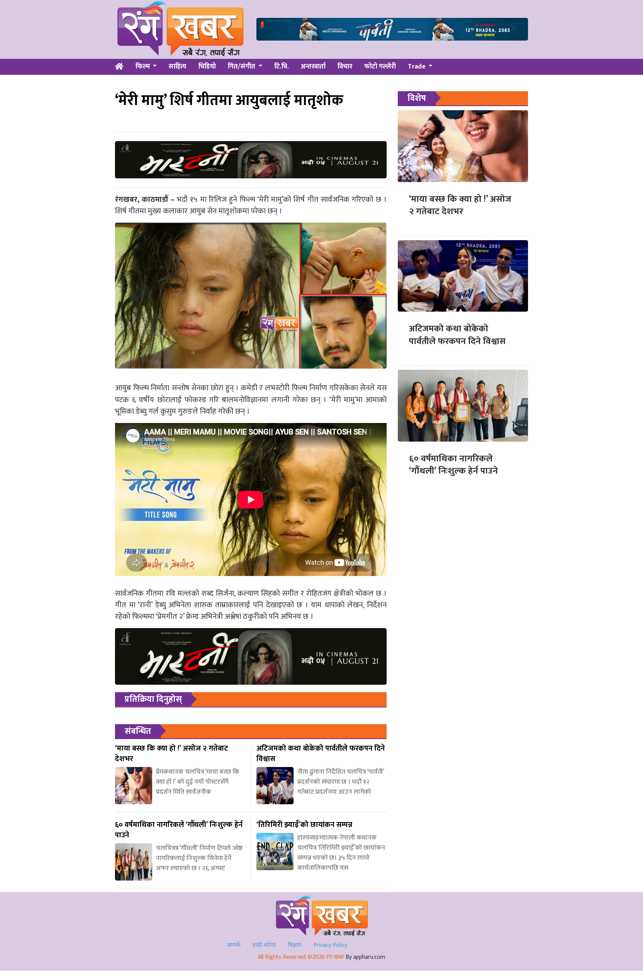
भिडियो (207, 66)
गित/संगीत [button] (242, 66)
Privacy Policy (330, 945)
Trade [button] (417, 66)
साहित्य (177, 66)
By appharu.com (365, 957)
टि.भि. (281, 66)
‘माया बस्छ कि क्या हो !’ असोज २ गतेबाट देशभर (460, 205)
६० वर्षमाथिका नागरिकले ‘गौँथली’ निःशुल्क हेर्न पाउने (453, 465)
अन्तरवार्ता (313, 66)
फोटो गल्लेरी (380, 66)
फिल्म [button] (143, 66)
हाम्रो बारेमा (264, 945)
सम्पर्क (234, 945)
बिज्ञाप (294, 945)
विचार (345, 66)
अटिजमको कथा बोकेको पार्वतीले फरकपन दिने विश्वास (457, 335)
